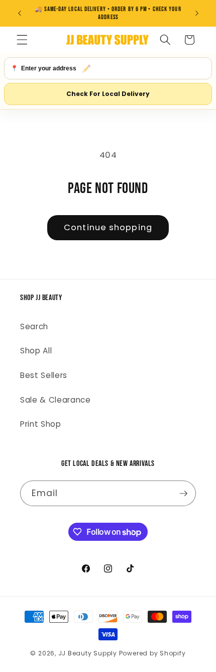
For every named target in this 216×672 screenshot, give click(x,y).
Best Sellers (43, 375)
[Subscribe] (183, 494)
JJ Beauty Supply (87, 653)
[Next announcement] (197, 14)
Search (34, 326)
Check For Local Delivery (108, 93)
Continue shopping (108, 227)
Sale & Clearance (55, 400)
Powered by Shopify (152, 653)
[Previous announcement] (20, 14)
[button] (22, 40)
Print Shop (40, 424)
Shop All (36, 350)
